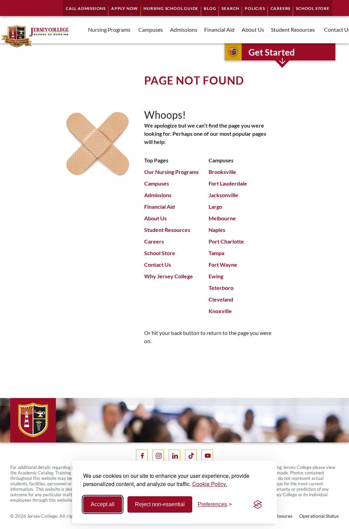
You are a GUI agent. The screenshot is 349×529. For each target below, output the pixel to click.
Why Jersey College (168, 276)
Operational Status (319, 516)
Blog (210, 8)
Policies (255, 8)
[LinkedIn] (174, 455)
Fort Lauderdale (228, 183)
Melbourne (222, 218)
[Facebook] (142, 455)
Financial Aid (159, 206)
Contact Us (157, 264)
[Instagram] (158, 455)
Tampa (216, 253)
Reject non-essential (160, 504)
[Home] (34, 36)
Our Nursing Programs (171, 171)
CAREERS (281, 8)
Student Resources (167, 229)
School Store (159, 253)
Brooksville (222, 171)
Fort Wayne (223, 264)
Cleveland (221, 299)
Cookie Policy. (209, 484)
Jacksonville (223, 195)
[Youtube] (207, 455)
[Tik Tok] (191, 455)
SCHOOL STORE (313, 8)
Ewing (216, 276)
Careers (154, 241)
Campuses (156, 183)
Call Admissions (86, 8)
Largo (215, 206)
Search (230, 8)
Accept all (103, 504)
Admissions (157, 195)
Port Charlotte (226, 241)
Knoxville (220, 311)
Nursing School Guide (170, 8)
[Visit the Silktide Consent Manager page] (257, 504)
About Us (155, 218)
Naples (217, 229)
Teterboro (221, 287)
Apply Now (124, 8)
